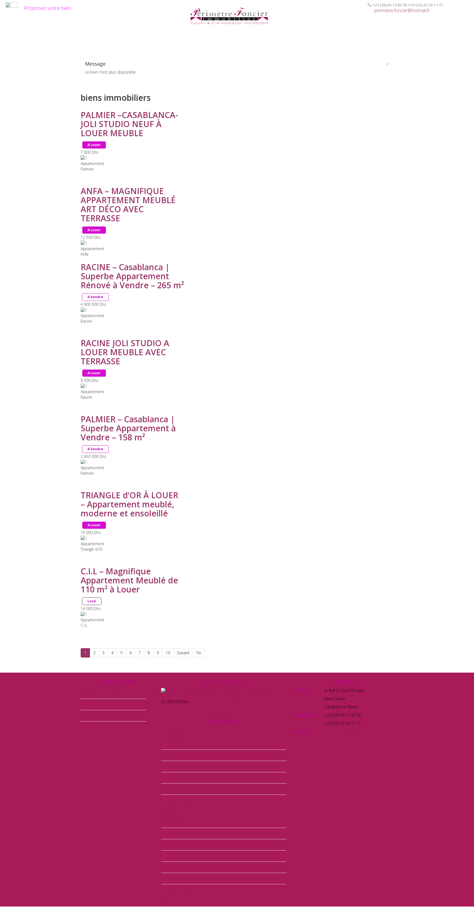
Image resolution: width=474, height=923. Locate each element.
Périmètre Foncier (169, 41)
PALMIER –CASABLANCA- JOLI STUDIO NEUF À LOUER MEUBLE (129, 124)
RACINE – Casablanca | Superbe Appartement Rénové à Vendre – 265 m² (132, 276)
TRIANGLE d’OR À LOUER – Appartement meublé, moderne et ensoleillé (129, 504)
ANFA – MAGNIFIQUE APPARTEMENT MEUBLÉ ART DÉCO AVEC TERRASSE (128, 204)
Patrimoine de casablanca (292, 41)
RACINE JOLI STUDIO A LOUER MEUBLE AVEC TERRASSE (125, 352)
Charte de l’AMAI (352, 41)
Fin (198, 652)
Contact (437, 41)
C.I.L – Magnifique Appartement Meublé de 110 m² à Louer (129, 580)
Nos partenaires (400, 41)
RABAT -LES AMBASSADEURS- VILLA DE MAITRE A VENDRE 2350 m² (218, 696)
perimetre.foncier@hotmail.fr (402, 10)
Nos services (92, 726)
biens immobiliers (226, 41)
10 (168, 652)
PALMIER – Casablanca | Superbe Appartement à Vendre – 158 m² (128, 428)
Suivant (183, 652)
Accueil (131, 41)
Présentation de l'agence (102, 693)
